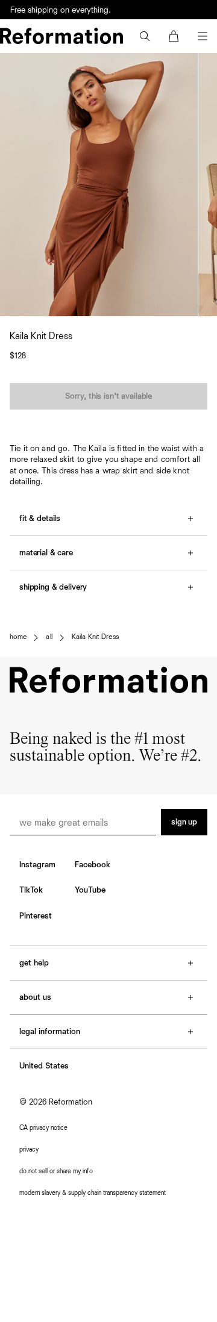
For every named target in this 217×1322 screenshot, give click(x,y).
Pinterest (35, 916)
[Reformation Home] (61, 36)
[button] (144, 36)
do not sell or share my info (56, 1171)
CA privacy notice (43, 1127)
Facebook (92, 865)
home (18, 637)
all (49, 637)
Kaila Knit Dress (95, 637)
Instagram (37, 865)
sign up (184, 822)
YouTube (90, 890)
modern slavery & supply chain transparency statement (92, 1192)
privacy (29, 1149)
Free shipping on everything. (60, 10)
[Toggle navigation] (202, 36)
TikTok (31, 890)
